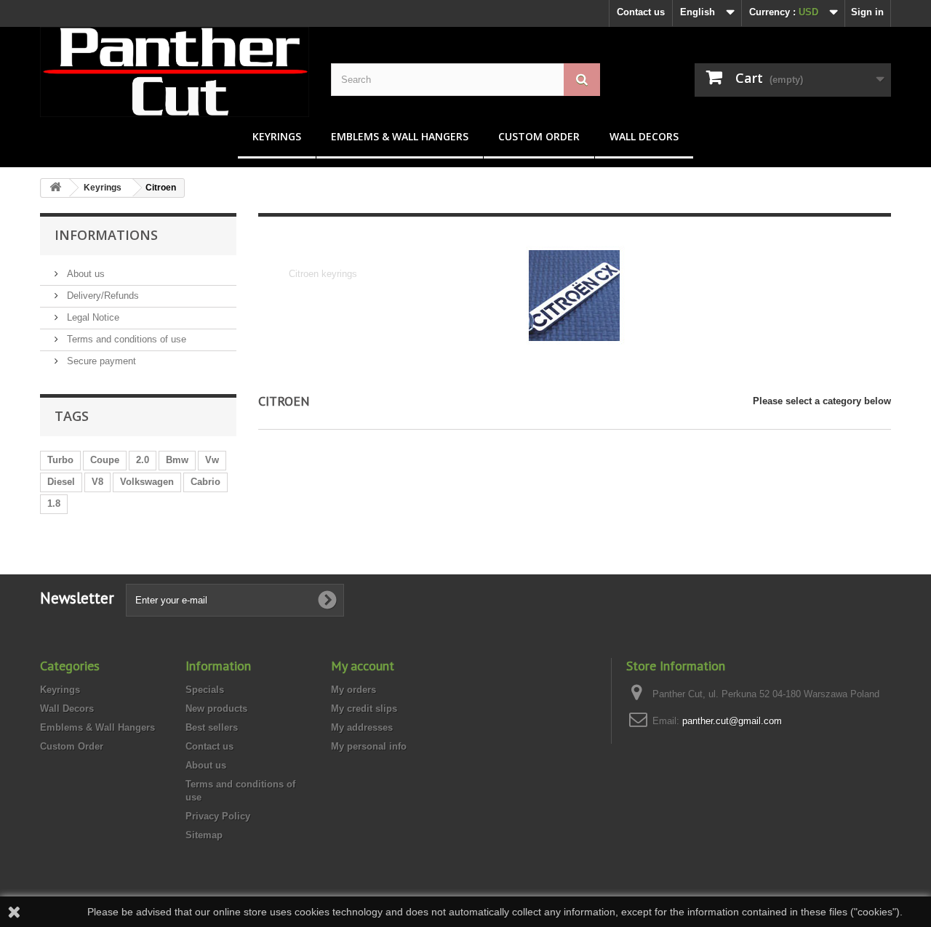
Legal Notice (91, 317)
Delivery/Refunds (101, 295)
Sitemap (204, 835)
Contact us (641, 12)
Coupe (104, 459)
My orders (353, 689)
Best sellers (211, 727)
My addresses (362, 727)
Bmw (177, 459)
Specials (204, 689)
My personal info (369, 746)
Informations (106, 235)
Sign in (867, 12)
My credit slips (364, 708)
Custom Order (539, 136)
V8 (97, 481)
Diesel (61, 481)
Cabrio (205, 481)
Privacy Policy (217, 816)
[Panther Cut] (174, 72)
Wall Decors (644, 136)
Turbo (60, 459)
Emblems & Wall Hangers (399, 136)
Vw (212, 459)
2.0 (142, 459)
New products (216, 708)
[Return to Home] (55, 188)
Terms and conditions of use (125, 339)
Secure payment (100, 361)
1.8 (53, 503)
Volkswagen (147, 481)
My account (362, 665)
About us (84, 273)
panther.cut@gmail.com (732, 720)
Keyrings (276, 136)
